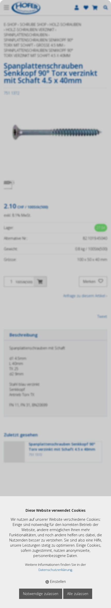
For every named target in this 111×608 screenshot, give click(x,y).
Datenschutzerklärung (55, 570)
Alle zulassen (77, 593)
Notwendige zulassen (40, 593)
